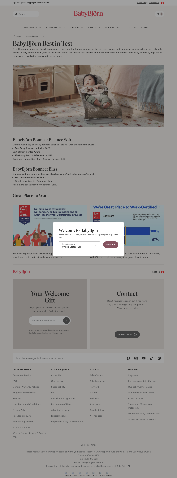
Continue (110, 244)
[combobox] (79, 245)
